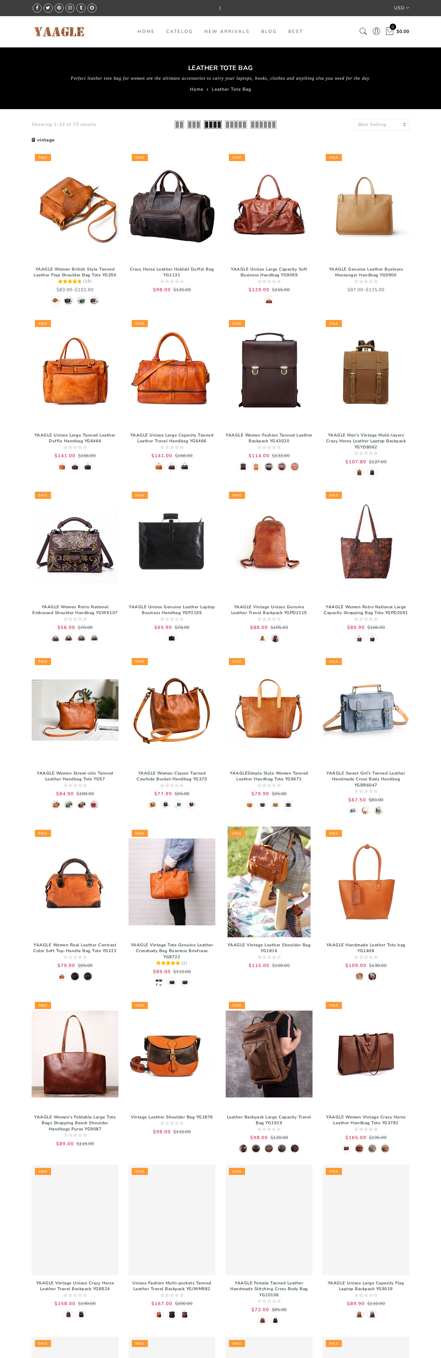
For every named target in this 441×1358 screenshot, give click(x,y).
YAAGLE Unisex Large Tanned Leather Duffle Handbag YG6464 (75, 438)
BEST (295, 31)
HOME (146, 31)
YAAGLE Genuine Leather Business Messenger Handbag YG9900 (366, 272)
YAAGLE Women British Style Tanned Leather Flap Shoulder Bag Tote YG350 (75, 272)
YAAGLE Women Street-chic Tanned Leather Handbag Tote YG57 (75, 776)
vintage (46, 140)
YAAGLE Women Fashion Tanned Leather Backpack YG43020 (269, 438)
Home (196, 89)
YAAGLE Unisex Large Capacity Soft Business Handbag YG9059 (269, 272)
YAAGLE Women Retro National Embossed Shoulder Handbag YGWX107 (75, 610)
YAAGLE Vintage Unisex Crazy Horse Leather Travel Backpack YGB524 (75, 1286)
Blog (269, 31)
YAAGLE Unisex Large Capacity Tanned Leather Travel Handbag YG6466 (172, 438)
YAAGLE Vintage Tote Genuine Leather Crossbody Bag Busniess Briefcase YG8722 (172, 951)
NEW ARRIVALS (227, 31)
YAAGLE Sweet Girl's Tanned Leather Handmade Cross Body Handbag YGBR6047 (365, 779)
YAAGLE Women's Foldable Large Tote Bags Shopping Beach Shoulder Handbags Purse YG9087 (75, 1123)
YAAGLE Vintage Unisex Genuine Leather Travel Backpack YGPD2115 (269, 610)
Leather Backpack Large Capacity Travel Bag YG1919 (269, 1120)
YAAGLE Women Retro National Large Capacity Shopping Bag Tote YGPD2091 (366, 610)
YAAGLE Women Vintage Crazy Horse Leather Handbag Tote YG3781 (365, 1120)
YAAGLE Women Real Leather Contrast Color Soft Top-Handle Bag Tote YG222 (75, 948)
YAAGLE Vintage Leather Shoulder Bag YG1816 (269, 948)
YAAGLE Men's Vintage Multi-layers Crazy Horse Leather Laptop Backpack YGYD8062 (366, 441)
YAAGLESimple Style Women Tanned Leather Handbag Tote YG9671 (269, 776)
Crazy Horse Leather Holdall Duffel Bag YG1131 (172, 272)
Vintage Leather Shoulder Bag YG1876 (172, 1117)
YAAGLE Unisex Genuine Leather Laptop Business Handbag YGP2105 (172, 610)
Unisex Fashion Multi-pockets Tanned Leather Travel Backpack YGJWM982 (171, 1286)
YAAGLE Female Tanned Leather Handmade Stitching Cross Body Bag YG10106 (269, 1289)
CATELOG (179, 31)
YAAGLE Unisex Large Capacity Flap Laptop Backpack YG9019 (366, 1286)
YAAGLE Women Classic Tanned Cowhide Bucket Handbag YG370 (172, 776)
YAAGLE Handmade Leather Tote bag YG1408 (365, 948)
